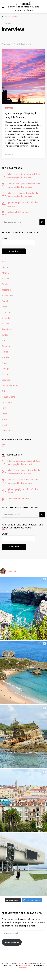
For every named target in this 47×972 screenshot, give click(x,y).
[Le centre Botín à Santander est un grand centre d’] (23, 864)
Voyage (9, 108)
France (5, 363)
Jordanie (6, 323)
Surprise (5, 278)
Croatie (5, 284)
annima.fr (24, 3)
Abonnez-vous (12, 942)
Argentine (6, 346)
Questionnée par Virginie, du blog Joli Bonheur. (21, 115)
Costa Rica (7, 402)
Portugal (6, 430)
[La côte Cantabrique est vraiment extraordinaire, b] (23, 608)
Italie (4, 261)
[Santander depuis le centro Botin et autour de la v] (23, 800)
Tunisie (5, 335)
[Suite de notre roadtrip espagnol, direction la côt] (23, 672)
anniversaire (7, 295)
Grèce (4, 306)
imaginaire (6, 290)
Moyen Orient (8, 397)
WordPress (23, 967)
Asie (4, 391)
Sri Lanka (6, 318)
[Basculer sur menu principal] (3, 7)
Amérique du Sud (10, 385)
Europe (5, 374)
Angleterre (7, 329)
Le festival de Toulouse (18, 212)
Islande (5, 267)
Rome (4, 340)
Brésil (4, 425)
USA (4, 408)
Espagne (6, 380)
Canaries (6, 301)
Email (5, 238)
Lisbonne (6, 312)
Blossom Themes (26, 965)
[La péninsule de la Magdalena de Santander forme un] (23, 736)
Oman (4, 413)
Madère (5, 357)
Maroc (5, 419)
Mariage (5, 352)
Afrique (5, 273)
